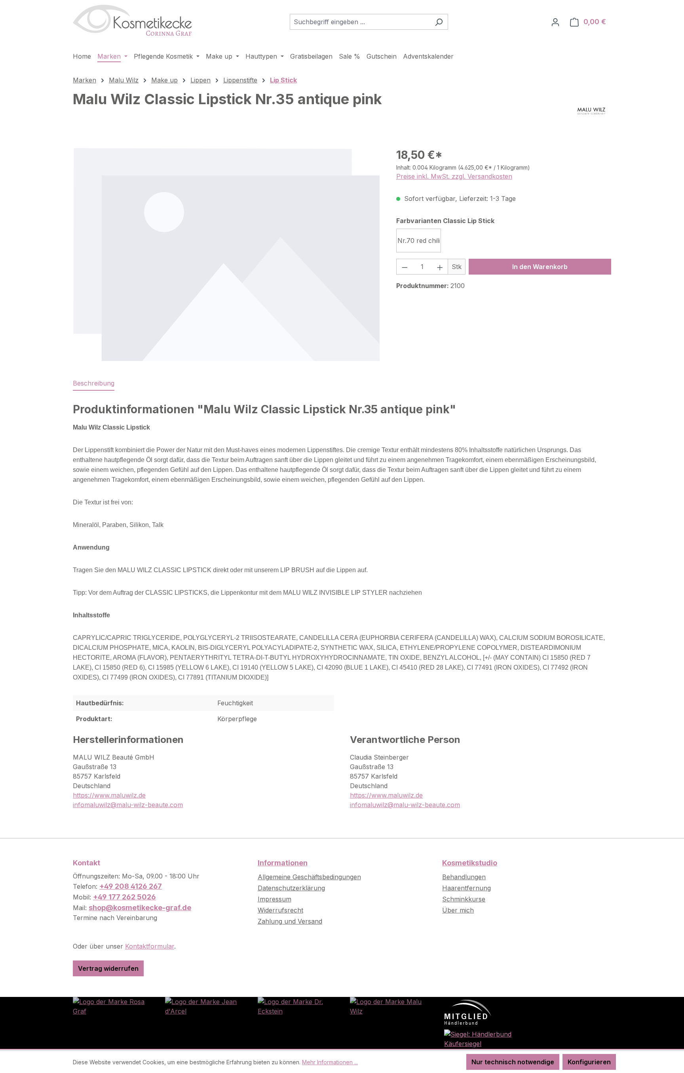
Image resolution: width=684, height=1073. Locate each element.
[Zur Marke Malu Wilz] (388, 1006)
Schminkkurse (463, 899)
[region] (226, 254)
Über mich (458, 910)
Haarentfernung (466, 888)
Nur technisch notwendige (512, 1062)
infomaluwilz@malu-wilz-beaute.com (128, 805)
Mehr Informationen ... (330, 1062)
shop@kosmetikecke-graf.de (140, 907)
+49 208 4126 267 (130, 886)
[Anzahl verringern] (404, 267)
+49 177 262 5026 (124, 897)
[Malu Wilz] (591, 111)
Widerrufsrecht (280, 910)
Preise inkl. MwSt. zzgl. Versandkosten (454, 176)
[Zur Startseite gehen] (132, 20)
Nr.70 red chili (418, 240)
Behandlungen (464, 877)
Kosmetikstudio (469, 863)
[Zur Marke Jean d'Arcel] (203, 1006)
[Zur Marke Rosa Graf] (111, 1006)
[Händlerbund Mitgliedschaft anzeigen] (468, 1012)
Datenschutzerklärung (291, 888)
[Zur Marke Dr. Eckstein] (296, 1006)
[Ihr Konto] (555, 22)
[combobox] (360, 22)
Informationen (283, 863)
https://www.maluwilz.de (109, 795)
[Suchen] (438, 22)
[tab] (93, 383)
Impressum (274, 899)
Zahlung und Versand (290, 921)
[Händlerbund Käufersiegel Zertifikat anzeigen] (480, 1038)
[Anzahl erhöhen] (440, 267)
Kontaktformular (149, 946)
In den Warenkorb (540, 267)
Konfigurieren (589, 1062)
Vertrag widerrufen (108, 968)
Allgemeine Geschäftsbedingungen (309, 877)
